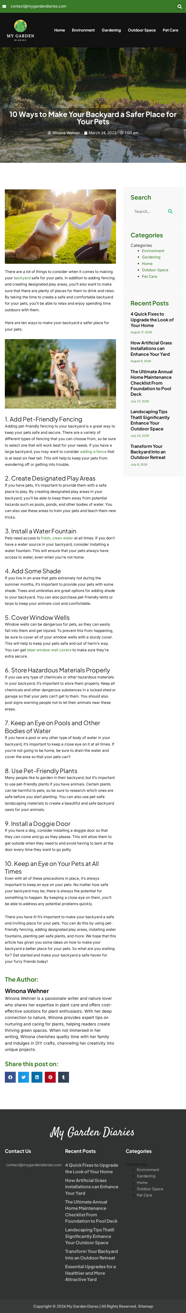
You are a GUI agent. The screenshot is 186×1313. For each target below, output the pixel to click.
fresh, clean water (57, 538)
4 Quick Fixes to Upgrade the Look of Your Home (152, 319)
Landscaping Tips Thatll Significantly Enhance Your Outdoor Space (150, 420)
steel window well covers (49, 650)
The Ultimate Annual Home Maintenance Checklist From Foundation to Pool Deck (152, 383)
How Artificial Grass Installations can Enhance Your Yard (151, 348)
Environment (83, 30)
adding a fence (93, 451)
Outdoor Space (142, 30)
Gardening (111, 30)
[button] (180, 6)
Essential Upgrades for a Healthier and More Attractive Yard (90, 1273)
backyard (22, 278)
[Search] (170, 211)
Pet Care (170, 30)
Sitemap (145, 1306)
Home (59, 30)
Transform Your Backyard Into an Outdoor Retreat (148, 451)
